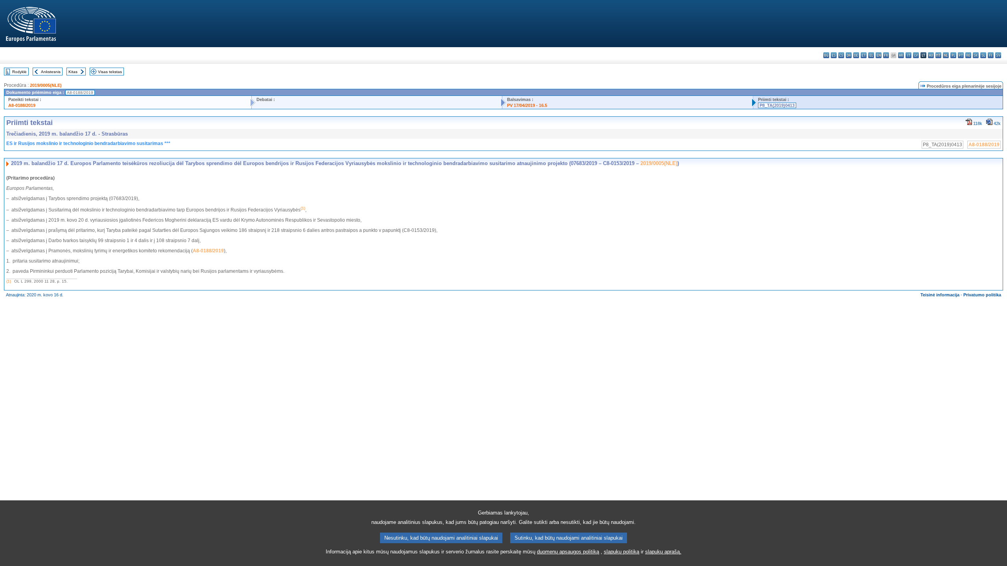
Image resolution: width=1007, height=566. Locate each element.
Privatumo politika (982, 294)
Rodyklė (19, 72)
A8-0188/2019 (21, 105)
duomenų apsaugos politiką (568, 552)
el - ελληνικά (871, 55)
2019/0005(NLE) (46, 85)
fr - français (886, 55)
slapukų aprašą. (663, 552)
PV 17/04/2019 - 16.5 (527, 105)
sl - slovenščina (983, 55)
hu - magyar (931, 55)
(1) (8, 281)
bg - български (826, 55)
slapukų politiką (621, 552)
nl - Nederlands (946, 55)
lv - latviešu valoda (916, 55)
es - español (834, 55)
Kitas (72, 72)
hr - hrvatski (901, 55)
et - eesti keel (864, 55)
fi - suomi (991, 55)
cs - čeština (841, 55)
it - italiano (908, 55)
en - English (879, 55)
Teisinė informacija (939, 294)
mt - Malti (938, 55)
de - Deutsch (856, 55)
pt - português (961, 55)
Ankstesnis (51, 72)
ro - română (968, 55)
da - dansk (849, 55)
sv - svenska (998, 55)
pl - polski (953, 55)
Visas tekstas (110, 72)
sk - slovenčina (976, 55)
